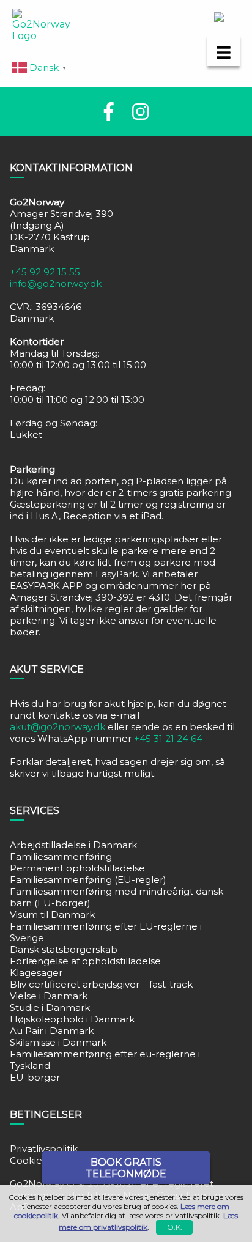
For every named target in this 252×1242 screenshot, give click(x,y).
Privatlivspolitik (44, 1149)
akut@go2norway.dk (57, 727)
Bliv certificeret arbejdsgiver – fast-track (101, 984)
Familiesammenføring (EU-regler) (88, 879)
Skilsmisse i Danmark (58, 1042)
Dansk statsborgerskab (63, 949)
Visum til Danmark (52, 914)
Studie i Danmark (50, 1007)
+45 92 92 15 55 (45, 272)
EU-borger (35, 1077)
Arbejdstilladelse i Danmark (73, 845)
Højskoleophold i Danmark (72, 1019)
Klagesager (36, 972)
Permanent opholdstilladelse (77, 868)
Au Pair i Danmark (52, 1031)
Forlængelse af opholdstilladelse (85, 961)
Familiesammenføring (61, 856)
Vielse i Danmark (48, 996)
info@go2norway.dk (56, 283)
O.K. (174, 1227)
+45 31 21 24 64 (168, 738)
